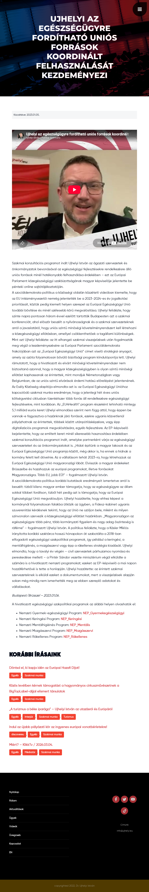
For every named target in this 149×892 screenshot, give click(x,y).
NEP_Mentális (80, 625)
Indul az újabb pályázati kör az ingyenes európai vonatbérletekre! (58, 727)
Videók (13, 826)
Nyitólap (14, 792)
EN (10, 852)
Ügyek (13, 818)
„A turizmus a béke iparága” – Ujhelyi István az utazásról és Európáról (60, 709)
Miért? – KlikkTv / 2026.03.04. (31, 744)
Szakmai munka (34, 675)
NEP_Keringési (71, 619)
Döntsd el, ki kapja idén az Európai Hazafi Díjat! (44, 667)
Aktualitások (16, 809)
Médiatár (30, 752)
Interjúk (29, 717)
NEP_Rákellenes (75, 636)
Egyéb (15, 675)
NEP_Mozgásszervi (80, 630)
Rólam (13, 800)
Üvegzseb (15, 835)
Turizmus (69, 717)
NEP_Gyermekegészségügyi (103, 613)
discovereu (17, 734)
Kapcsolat (15, 843)
